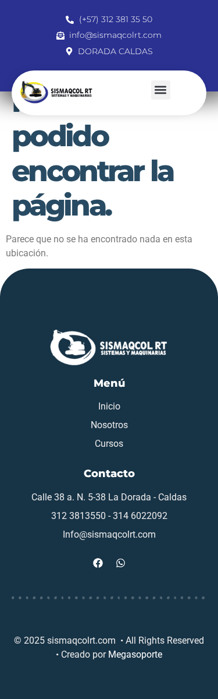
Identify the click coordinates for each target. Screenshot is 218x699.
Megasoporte (135, 654)
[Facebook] (98, 563)
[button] (160, 90)
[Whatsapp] (120, 563)
